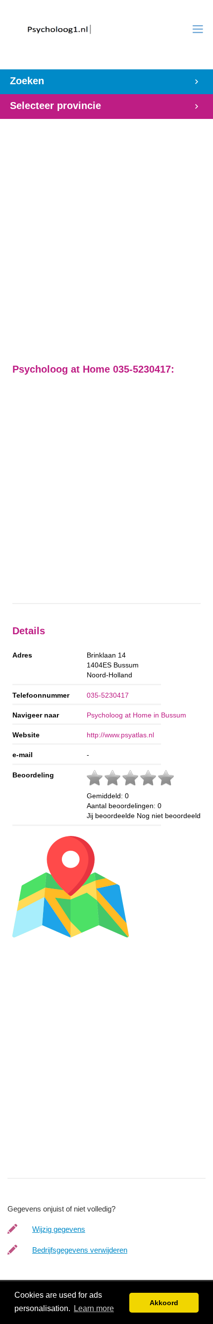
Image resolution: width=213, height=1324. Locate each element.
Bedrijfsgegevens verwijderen (79, 1250)
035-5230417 (108, 695)
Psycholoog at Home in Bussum (136, 715)
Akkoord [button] (164, 1303)
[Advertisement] (106, 235)
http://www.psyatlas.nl (120, 735)
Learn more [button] (94, 1308)
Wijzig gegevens (58, 1229)
